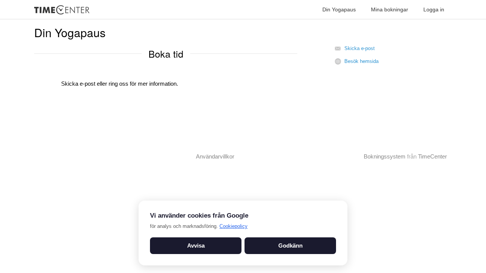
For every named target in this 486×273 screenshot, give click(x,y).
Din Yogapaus (339, 9)
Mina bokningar (389, 9)
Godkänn (290, 245)
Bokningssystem (385, 156)
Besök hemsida (361, 61)
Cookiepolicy (233, 226)
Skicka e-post (359, 48)
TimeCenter (432, 156)
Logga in (433, 9)
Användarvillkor (215, 156)
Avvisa (196, 245)
